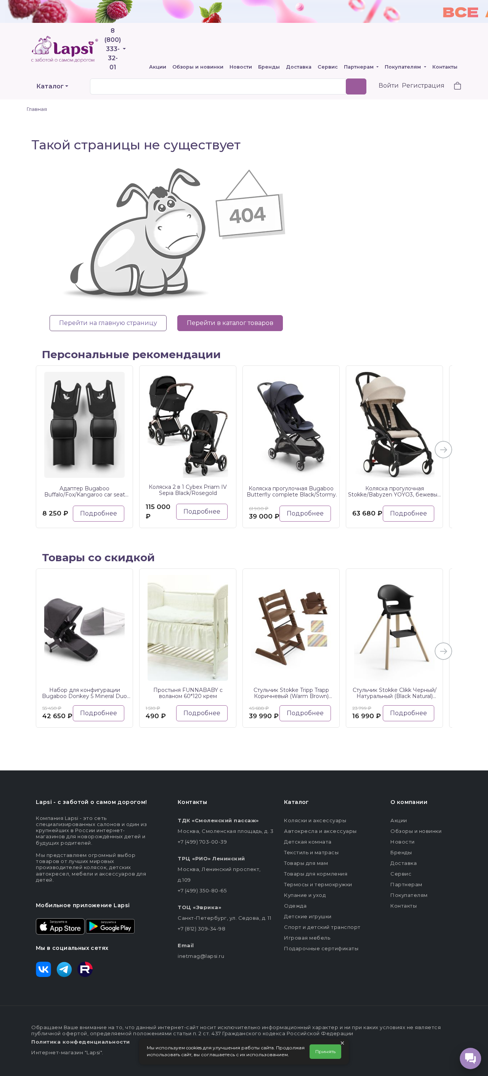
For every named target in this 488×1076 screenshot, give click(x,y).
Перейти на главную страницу (108, 323)
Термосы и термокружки (318, 884)
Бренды (269, 67)
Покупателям (403, 67)
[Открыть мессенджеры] (470, 1058)
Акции (157, 67)
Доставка (298, 67)
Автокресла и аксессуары (320, 831)
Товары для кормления (315, 874)
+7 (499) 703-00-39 (202, 842)
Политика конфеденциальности (80, 1042)
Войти (389, 85)
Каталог (50, 86)
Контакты (445, 67)
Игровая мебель (307, 938)
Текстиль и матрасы (311, 852)
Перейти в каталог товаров (230, 323)
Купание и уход (305, 895)
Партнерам (359, 67)
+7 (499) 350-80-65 (202, 890)
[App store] (60, 926)
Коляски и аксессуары (315, 820)
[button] (453, 86)
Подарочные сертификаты (321, 948)
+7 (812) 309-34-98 (201, 928)
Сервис (328, 67)
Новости (241, 67)
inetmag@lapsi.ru (201, 956)
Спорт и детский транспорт (322, 927)
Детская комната (308, 842)
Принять (325, 1051)
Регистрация (423, 85)
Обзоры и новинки (197, 67)
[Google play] (110, 926)
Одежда (295, 906)
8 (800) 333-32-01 (112, 49)
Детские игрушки (308, 916)
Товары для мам (306, 863)
